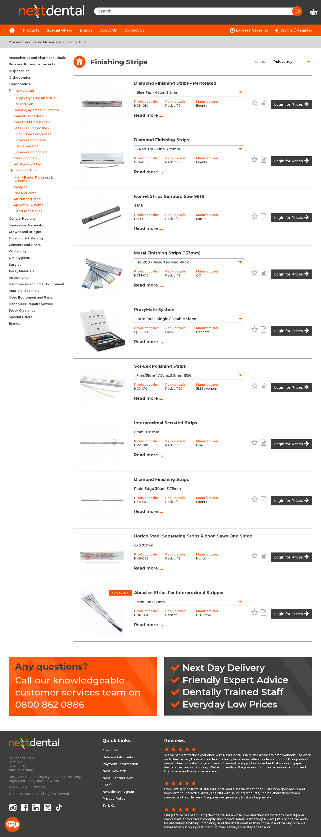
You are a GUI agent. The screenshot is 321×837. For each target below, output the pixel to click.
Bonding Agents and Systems (36, 110)
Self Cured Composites (31, 128)
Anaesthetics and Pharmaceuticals (37, 58)
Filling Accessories (28, 211)
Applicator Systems (28, 205)
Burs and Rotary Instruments (32, 64)
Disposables (19, 71)
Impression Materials (26, 225)
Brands (86, 30)
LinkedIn (36, 807)
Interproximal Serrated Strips (165, 423)
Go (297, 11)
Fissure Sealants (26, 146)
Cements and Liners (25, 245)
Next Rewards (114, 771)
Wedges (20, 187)
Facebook (25, 807)
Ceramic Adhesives (28, 116)
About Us (108, 30)
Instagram (13, 807)
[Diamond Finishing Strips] (101, 160)
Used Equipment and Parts (30, 297)
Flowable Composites (30, 140)
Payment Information (120, 764)
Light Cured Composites (32, 134)
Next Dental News (118, 778)
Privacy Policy (113, 798)
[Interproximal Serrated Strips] (101, 443)
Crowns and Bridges (25, 232)
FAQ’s (107, 785)
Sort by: (260, 62)
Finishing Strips (74, 42)
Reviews (174, 740)
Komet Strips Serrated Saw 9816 (169, 196)
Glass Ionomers (25, 158)
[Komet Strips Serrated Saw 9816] (101, 217)
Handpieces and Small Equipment (36, 284)
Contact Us (134, 30)
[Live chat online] (12, 824)
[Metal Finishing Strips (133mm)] (101, 273)
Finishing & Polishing (26, 238)
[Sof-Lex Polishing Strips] (101, 387)
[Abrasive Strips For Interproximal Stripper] (101, 613)
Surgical (16, 264)
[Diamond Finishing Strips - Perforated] (101, 104)
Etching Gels (23, 104)
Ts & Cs (108, 805)
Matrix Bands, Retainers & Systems (33, 179)
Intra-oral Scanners (24, 291)
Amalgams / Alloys (28, 164)
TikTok (60, 807)
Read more (146, 115)
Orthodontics (20, 77)
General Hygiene (22, 218)
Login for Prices (288, 104)
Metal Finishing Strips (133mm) (167, 253)
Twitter (48, 807)
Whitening (17, 251)
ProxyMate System (154, 309)
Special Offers (59, 30)
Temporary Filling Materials (34, 98)
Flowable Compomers (30, 152)
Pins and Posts (25, 193)
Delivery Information (119, 757)
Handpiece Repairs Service (31, 304)
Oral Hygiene (19, 258)
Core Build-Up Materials (32, 122)
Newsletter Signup (118, 792)
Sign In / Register (296, 30)
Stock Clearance (22, 310)
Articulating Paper (28, 199)
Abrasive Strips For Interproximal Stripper (179, 592)
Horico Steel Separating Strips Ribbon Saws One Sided (193, 536)
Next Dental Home (12, 30)
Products (31, 30)
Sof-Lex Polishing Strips (160, 366)
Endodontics (19, 84)
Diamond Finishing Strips (161, 139)
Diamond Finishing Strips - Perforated (175, 83)
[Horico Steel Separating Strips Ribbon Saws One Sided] (101, 556)
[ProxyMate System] (101, 330)
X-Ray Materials (21, 271)
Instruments (18, 278)
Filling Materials (45, 42)
